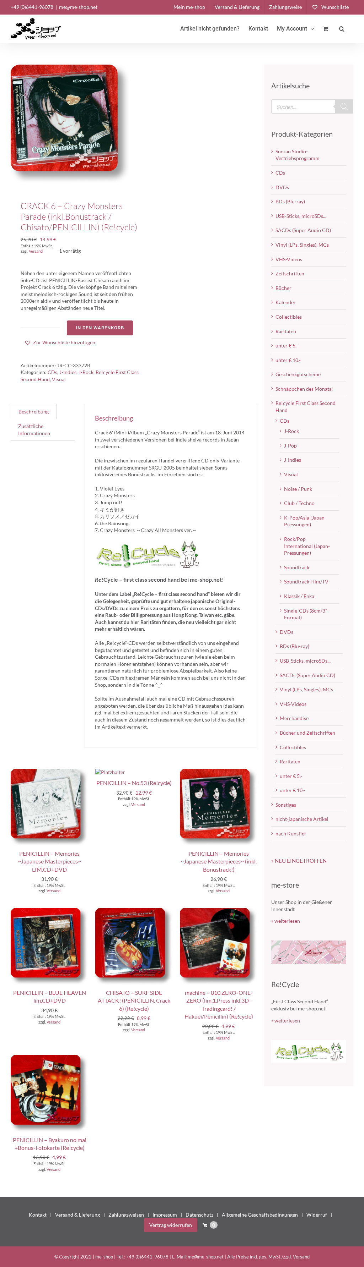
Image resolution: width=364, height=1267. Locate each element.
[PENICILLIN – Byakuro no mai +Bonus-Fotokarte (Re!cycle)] (49, 1058)
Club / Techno (299, 503)
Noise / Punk (298, 489)
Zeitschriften (289, 273)
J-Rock (86, 372)
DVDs (282, 187)
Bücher (283, 288)
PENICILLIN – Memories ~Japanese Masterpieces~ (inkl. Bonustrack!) (219, 861)
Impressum (164, 1215)
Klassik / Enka (299, 596)
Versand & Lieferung (77, 1215)
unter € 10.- (288, 360)
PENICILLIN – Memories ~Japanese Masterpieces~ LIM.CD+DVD (49, 861)
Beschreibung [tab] (33, 411)
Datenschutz (199, 1215)
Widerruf (316, 1215)
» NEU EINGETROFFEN (299, 860)
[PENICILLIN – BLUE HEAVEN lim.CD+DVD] (49, 911)
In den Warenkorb (100, 327)
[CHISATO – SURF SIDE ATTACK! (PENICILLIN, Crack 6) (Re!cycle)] (134, 911)
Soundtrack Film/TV (306, 581)
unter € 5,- (286, 345)
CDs (52, 372)
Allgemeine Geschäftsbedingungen (260, 1215)
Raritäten (285, 331)
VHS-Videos (288, 259)
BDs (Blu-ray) (290, 201)
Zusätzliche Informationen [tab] (34, 429)
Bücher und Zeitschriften (307, 733)
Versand (36, 251)
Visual (59, 379)
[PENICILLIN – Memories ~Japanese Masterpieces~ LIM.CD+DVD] (49, 772)
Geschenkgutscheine (298, 374)
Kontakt (38, 1215)
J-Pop (290, 446)
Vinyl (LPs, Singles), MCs (302, 245)
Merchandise (294, 718)
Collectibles (288, 317)
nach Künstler (290, 833)
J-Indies (67, 372)
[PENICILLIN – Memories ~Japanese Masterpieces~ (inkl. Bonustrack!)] (218, 772)
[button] (341, 29)
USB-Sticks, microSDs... (300, 216)
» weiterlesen (285, 921)
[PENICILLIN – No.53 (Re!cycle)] (110, 772)
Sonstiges (285, 805)
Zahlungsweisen (126, 1215)
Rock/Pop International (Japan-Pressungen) (307, 546)
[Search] (344, 106)
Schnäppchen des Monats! (304, 389)
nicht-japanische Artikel (301, 819)
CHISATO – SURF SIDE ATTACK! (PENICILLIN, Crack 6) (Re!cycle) (134, 1000)
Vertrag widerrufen (170, 1225)
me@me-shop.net (78, 7)
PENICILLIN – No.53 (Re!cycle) (134, 782)
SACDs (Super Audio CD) (303, 230)
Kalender (285, 302)
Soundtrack (296, 567)
